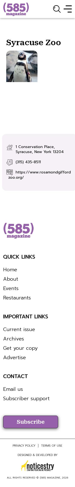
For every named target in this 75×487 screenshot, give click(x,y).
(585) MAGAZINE (50, 478)
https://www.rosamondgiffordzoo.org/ (39, 175)
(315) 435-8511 (28, 162)
